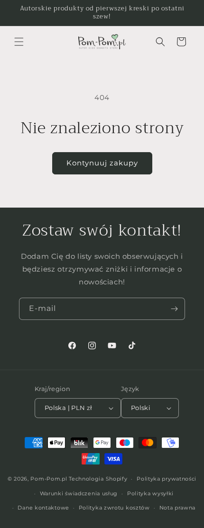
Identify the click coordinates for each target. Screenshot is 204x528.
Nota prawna (177, 507)
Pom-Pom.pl (48, 478)
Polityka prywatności (166, 478)
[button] (19, 41)
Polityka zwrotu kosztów (114, 507)
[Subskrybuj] (174, 309)
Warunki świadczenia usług (79, 493)
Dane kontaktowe (43, 507)
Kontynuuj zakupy (102, 162)
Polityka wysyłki (150, 493)
